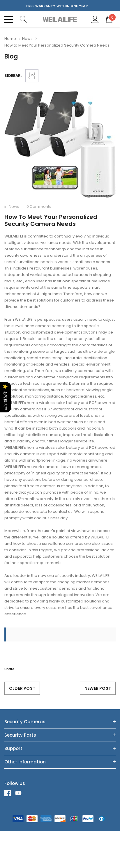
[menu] (8, 19)
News (27, 38)
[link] (9, 793)
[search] (23, 19)
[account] (95, 19)
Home (10, 38)
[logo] (60, 19)
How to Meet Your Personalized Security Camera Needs (50, 220)
